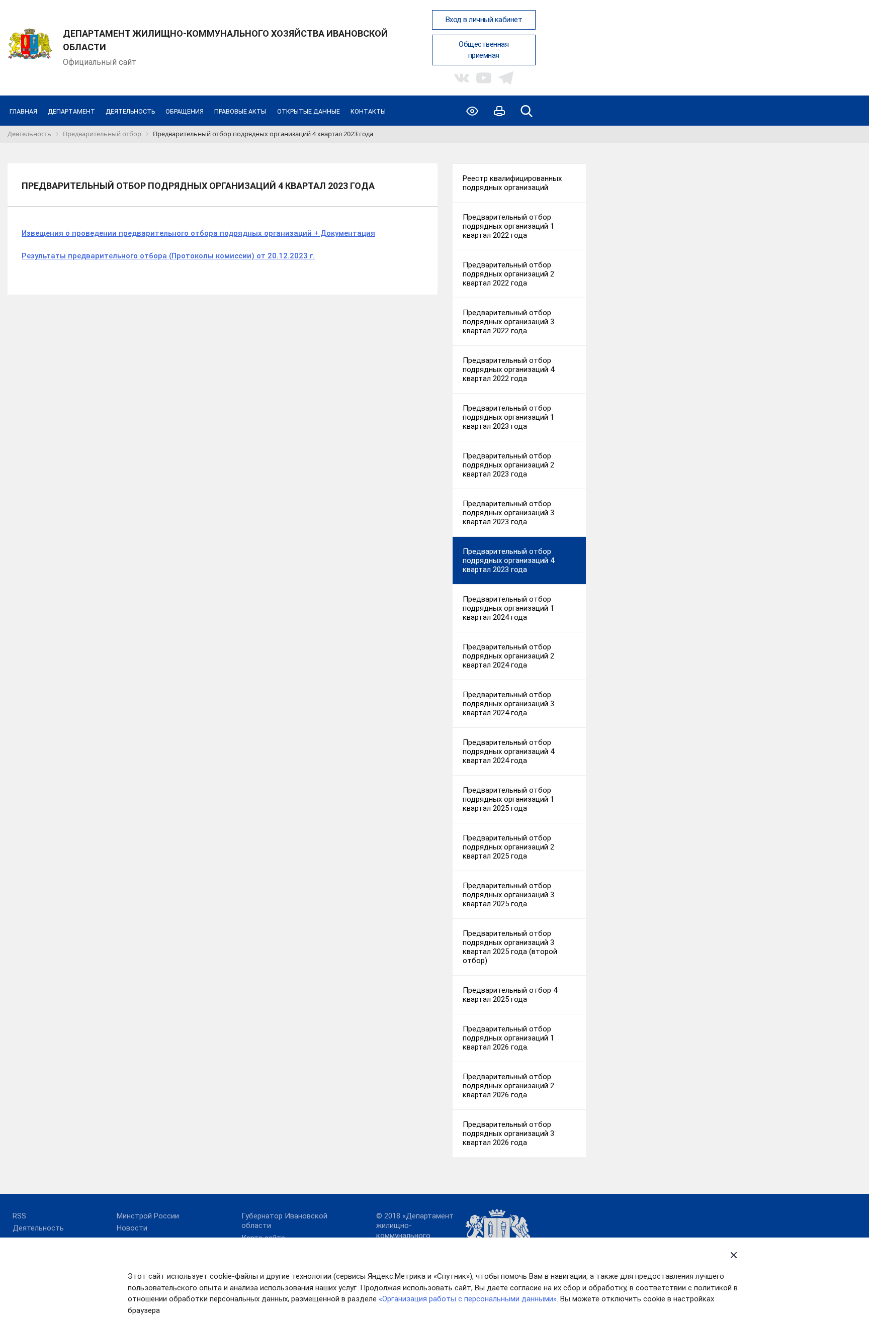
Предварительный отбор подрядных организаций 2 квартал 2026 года (508, 1085)
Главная (23, 111)
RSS (19, 1215)
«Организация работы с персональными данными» (468, 1298)
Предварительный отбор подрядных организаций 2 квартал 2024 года (508, 656)
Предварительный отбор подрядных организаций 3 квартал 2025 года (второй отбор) (510, 947)
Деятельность (130, 111)
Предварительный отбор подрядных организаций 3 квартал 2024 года (508, 703)
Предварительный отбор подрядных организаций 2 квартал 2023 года (508, 465)
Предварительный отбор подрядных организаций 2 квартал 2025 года (508, 847)
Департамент (71, 111)
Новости (132, 1228)
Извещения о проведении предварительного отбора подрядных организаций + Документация (198, 233)
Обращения (184, 111)
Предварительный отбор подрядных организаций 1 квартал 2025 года (508, 799)
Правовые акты (240, 111)
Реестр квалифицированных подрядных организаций (512, 183)
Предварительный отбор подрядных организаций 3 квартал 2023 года (508, 512)
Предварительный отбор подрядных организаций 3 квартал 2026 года (508, 1133)
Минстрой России (148, 1215)
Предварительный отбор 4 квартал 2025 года (510, 995)
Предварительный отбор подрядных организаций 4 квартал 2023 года (508, 560)
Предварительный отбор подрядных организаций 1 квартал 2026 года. (508, 1038)
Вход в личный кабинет (484, 19)
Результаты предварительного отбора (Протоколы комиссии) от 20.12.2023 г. (168, 255)
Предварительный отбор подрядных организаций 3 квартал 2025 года (508, 894)
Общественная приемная (483, 50)
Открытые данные (308, 111)
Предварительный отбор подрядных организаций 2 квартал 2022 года (508, 274)
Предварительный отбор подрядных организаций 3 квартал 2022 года (508, 321)
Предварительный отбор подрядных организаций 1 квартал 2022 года (508, 226)
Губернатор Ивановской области (284, 1220)
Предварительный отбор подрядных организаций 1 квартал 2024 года (508, 608)
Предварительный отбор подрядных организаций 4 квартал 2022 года (508, 369)
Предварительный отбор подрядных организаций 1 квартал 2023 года (508, 417)
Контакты (368, 111)
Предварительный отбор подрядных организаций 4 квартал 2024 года (508, 751)
